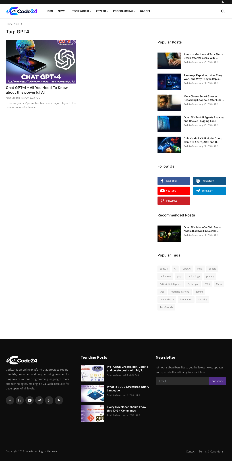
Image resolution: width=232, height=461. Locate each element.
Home (49, 11)
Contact (190, 451)
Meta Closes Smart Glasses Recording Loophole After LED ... (204, 98)
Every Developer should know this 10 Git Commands (126, 408)
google (212, 268)
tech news (165, 276)
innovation (186, 299)
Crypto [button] (101, 11)
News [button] (61, 11)
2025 (207, 284)
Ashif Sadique (13, 97)
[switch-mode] (223, 2)
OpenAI (187, 268)
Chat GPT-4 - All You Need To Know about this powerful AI (37, 90)
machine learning (180, 291)
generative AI (167, 299)
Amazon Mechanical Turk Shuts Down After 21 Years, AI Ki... (203, 56)
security (202, 299)
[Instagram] (20, 400)
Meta (219, 284)
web (162, 291)
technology (194, 276)
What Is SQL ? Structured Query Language (128, 388)
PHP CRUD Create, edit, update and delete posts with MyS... (127, 368)
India (199, 268)
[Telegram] (39, 400)
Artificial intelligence (170, 284)
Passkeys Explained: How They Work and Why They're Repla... (203, 77)
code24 (164, 268)
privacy (210, 276)
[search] (222, 11)
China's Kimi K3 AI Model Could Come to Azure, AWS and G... (203, 140)
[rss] (59, 400)
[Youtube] (29, 400)
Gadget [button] (145, 11)
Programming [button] (123, 11)
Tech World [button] (80, 11)
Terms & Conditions (211, 451)
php (179, 276)
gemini (199, 291)
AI (175, 268)
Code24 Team (191, 62)
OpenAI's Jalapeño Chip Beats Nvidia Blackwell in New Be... (202, 229)
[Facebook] (10, 400)
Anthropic (193, 284)
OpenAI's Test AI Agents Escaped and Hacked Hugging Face (204, 119)
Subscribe (218, 381)
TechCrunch (166, 307)
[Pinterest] (49, 400)
